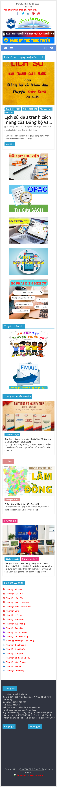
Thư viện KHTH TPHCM (16, 632)
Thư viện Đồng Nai (14, 653)
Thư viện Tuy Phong (15, 623)
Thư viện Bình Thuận (29, 130)
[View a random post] (51, 48)
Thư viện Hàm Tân (14, 598)
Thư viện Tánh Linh (15, 619)
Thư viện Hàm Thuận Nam (18, 606)
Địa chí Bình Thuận (34, 127)
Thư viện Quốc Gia (14, 628)
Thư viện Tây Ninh (14, 666)
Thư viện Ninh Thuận (16, 662)
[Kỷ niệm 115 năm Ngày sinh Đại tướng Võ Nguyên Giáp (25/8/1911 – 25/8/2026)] (28, 402)
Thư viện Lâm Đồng (15, 670)
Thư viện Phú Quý (14, 615)
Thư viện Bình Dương (16, 645)
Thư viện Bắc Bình (14, 589)
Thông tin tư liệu (12, 500)
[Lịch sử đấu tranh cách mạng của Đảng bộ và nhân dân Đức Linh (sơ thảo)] (28, 63)
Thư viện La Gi (12, 611)
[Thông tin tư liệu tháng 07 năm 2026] (28, 467)
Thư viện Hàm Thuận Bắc (17, 602)
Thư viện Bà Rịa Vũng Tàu (18, 658)
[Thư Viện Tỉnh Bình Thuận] (5, 48)
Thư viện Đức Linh (14, 593)
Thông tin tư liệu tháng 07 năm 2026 (20, 10)
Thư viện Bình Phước (15, 649)
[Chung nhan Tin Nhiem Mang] (28, 775)
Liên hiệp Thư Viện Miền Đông (20, 640)
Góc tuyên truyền (12, 434)
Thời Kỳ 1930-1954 (13, 109)
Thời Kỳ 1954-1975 (30, 109)
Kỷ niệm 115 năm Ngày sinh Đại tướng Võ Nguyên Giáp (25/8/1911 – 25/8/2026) (28, 440)
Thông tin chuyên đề (30, 559)
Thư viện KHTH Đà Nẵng (17, 636)
